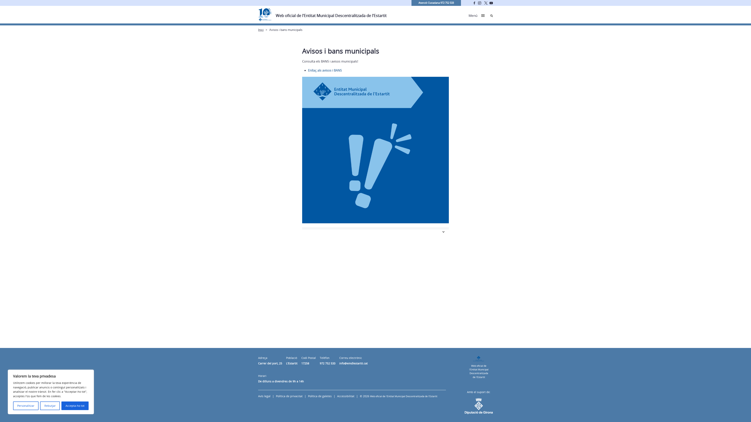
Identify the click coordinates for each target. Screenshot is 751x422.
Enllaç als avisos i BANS (325, 70)
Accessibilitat (345, 396)
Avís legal (264, 396)
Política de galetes (320, 396)
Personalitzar (25, 406)
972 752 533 (327, 363)
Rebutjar (50, 406)
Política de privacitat (289, 396)
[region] (51, 392)
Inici (261, 30)
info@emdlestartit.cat (353, 363)
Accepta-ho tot (75, 406)
